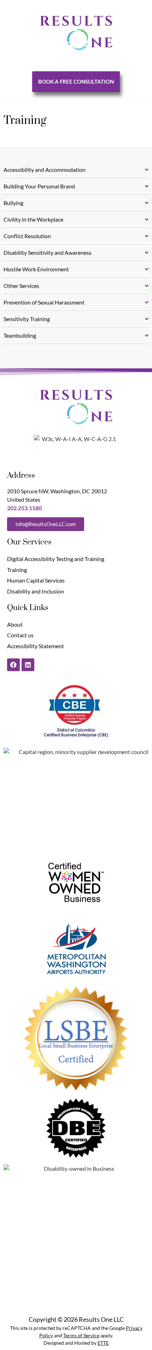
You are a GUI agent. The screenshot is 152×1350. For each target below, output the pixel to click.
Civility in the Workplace (33, 219)
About (15, 624)
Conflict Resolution (27, 236)
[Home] (76, 33)
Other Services (21, 285)
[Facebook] (13, 664)
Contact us (20, 635)
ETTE (103, 1343)
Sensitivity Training (27, 318)
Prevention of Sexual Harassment (44, 302)
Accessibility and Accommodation (45, 169)
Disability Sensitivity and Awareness (48, 252)
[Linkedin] (28, 664)
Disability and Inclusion (35, 591)
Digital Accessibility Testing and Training (55, 558)
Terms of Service (81, 1335)
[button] (76, 170)
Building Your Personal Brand (39, 186)
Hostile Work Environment (36, 269)
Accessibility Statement (35, 646)
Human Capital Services (36, 580)
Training (17, 569)
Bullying (13, 202)
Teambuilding (20, 335)
